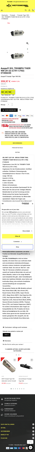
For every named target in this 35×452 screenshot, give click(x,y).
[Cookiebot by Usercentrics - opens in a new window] (22, 204)
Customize (17, 241)
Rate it (7, 334)
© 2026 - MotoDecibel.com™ (17, 445)
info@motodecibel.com (20, 1)
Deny (17, 247)
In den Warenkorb (9, 110)
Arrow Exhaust (23, 376)
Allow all (17, 236)
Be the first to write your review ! (13, 344)
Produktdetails (17, 147)
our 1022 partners (12, 212)
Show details (26, 231)
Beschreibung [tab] (17, 143)
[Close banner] (32, 203)
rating (17, 152)
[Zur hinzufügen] (20, 110)
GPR (3, 376)
